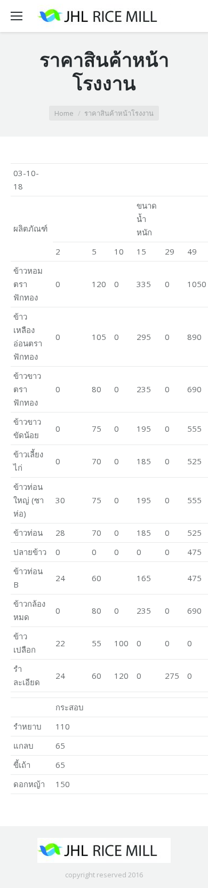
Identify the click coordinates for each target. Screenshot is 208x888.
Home (64, 113)
